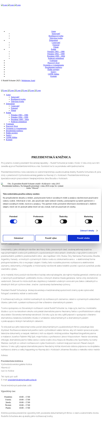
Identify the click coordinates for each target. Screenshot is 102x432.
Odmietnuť (18, 238)
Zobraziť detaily (87, 231)
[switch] (38, 221)
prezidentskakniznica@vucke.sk (22, 380)
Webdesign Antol (28, 80)
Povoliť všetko (83, 238)
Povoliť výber (51, 238)
